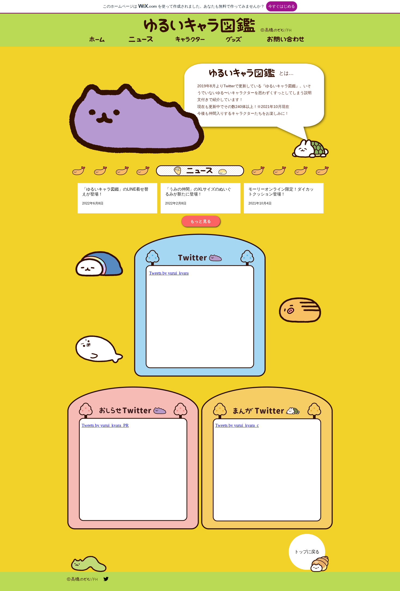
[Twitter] (106, 579)
